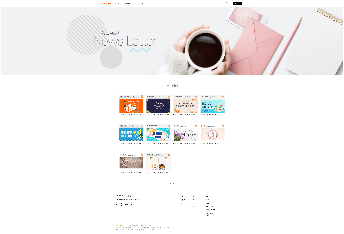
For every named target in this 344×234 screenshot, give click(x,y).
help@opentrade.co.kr (132, 196)
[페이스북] (117, 204)
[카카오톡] (126, 204)
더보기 (139, 3)
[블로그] (131, 204)
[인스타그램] (121, 204)
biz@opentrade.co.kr (131, 199)
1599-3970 (122, 196)
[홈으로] (106, 2)
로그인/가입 (238, 3)
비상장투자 (128, 3)
